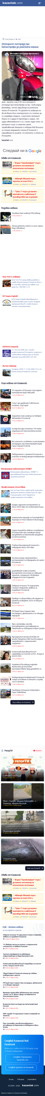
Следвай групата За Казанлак (21, 1067)
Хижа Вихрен (23, 1093)
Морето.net (10, 1093)
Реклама (20, 1079)
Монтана (17, 1093)
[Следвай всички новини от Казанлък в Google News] (22, 150)
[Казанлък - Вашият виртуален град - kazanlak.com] (13, 3)
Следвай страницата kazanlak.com (23, 1058)
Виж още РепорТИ (33, 868)
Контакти (32, 1079)
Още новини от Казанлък (22, 702)
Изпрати (38, 750)
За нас (11, 1079)
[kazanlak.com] (30, 1085)
